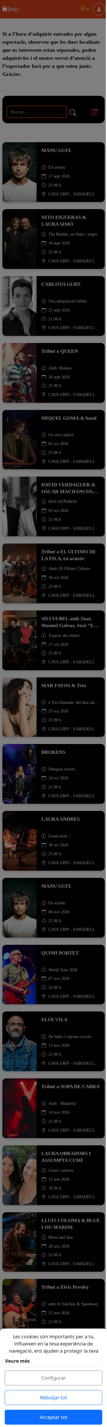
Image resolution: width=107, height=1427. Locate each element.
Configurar (53, 1378)
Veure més (17, 1361)
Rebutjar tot (53, 1397)
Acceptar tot (53, 1417)
